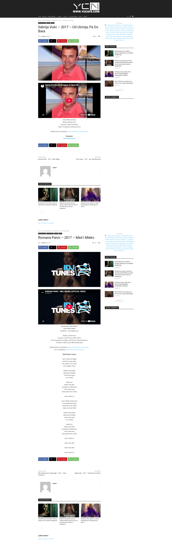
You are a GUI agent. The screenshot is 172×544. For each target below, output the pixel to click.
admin (43, 36)
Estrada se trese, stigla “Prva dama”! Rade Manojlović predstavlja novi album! (90, 204)
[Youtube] (133, 16)
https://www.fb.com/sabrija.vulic (78, 131)
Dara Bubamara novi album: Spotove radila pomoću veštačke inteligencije (124, 52)
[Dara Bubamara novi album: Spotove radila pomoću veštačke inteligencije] (48, 194)
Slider (53, 23)
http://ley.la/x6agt (69, 138)
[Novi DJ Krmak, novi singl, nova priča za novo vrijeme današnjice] (109, 84)
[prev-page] (39, 212)
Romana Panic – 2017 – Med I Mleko (49, 159)
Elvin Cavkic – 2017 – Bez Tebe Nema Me (88, 159)
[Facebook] (128, 16)
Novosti (48, 23)
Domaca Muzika (46, 20)
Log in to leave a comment (46, 223)
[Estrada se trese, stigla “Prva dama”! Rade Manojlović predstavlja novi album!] (91, 194)
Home (39, 20)
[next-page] (42, 212)
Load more (119, 90)
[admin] (39, 36)
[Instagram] (130, 16)
